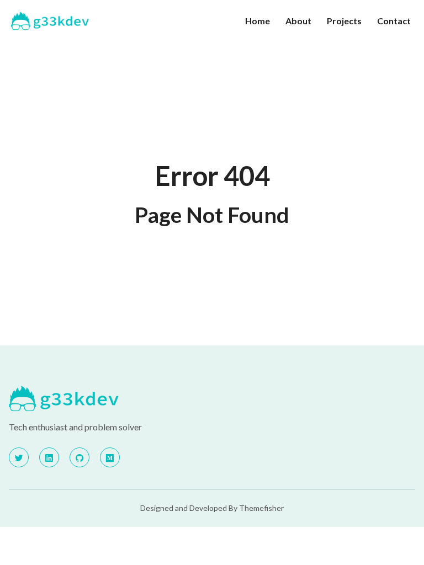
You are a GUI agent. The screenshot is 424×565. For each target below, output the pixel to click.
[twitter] (19, 457)
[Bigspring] (107, 399)
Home (257, 20)
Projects (344, 20)
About (298, 20)
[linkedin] (49, 457)
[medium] (110, 457)
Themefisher (261, 508)
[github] (79, 457)
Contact (394, 20)
